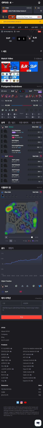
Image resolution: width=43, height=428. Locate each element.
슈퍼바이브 (4, 363)
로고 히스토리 (5, 340)
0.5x (7, 241)
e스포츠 (3, 378)
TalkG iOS (26, 375)
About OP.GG (5, 331)
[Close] (40, 21)
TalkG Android (27, 372)
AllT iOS (25, 357)
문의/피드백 (4, 395)
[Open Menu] (39, 2)
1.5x (15, 241)
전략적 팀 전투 (5, 351)
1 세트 (3, 51)
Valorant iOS (27, 363)
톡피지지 (3, 375)
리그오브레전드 (5, 348)
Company (4, 334)
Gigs (2, 381)
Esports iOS (27, 381)
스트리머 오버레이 (6, 369)
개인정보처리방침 (6, 389)
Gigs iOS (26, 369)
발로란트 (3, 354)
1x (10, 241)
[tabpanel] (21, 154)
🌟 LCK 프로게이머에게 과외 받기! (11, 21)
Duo (2, 372)
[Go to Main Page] (5, 2)
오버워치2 (4, 357)
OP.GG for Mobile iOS (30, 351)
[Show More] (11, 2)
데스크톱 (3, 366)
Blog (2, 337)
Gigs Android (27, 366)
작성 (21, 317)
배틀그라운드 (5, 360)
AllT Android (27, 354)
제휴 (39, 389)
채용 (39, 395)
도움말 (3, 392)
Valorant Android (28, 360)
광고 (39, 392)
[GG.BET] (11, 17)
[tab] (3, 122)
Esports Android (28, 378)
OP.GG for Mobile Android (31, 348)
